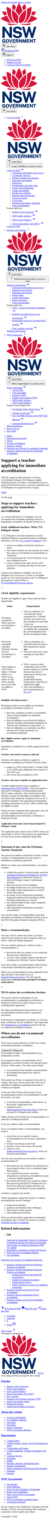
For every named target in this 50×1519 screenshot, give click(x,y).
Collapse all (17, 1050)
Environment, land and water (25, 185)
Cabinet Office (13, 1441)
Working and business (18, 285)
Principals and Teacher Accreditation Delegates (21, 1260)
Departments (8, 1435)
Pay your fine (12, 1396)
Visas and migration (21, 205)
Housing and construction (23, 195)
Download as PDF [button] (11, 1308)
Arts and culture (19, 393)
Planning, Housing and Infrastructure (23, 1463)
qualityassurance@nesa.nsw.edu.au (22, 1109)
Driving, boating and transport (25, 178)
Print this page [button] (29, 1308)
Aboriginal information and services (28, 173)
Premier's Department (16, 1466)
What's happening (16, 388)
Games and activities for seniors (20, 1406)
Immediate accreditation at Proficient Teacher (26, 1250)
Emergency (17, 183)
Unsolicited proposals (16, 1502)
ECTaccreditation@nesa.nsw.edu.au (17, 583)
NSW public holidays (21, 400)
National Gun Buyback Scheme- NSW (24, 1399)
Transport (11, 1471)
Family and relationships (23, 188)
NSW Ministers (13, 1487)
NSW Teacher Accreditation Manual (23, 1253)
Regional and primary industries (26, 203)
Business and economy (22, 290)
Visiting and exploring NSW (24, 398)
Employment (17, 295)
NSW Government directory (19, 1430)
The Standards (13, 1255)
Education (11, 1458)
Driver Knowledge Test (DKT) (20, 1394)
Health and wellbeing (21, 193)
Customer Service (14, 1456)
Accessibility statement (17, 1420)
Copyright (11, 1422)
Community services (21, 175)
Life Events (17, 200)
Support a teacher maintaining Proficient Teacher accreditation (24, 1271)
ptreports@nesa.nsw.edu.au (13, 977)
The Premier (12, 1484)
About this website (11, 1412)
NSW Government (11, 1478)
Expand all (6, 1050)
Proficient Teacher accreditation (15, 1222)
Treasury (10, 1473)
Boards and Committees (17, 1492)
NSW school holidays (21, 403)
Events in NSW (19, 395)
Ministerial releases (15, 1404)
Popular (5, 1381)
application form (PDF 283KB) (15, 788)
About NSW (17, 390)
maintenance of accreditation (17, 1025)
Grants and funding (20, 190)
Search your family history (18, 1401)
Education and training (22, 180)
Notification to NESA (21, 1282)
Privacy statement (14, 1427)
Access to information (16, 1417)
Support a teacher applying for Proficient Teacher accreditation (24, 1266)
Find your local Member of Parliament (23, 1489)
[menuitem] (14, 60)
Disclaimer (11, 1425)
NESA (41, 1373)
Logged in (9, 55)
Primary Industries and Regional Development (27, 1468)
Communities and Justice (17, 1448)
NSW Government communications (22, 1499)
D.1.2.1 (27, 692)
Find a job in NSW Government (21, 1494)
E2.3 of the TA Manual (31, 540)
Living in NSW (15, 170)
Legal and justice (19, 198)
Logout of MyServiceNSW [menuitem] (19, 65)
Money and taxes (19, 300)
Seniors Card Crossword (17, 1386)
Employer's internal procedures (25, 1280)
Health (9, 1461)
